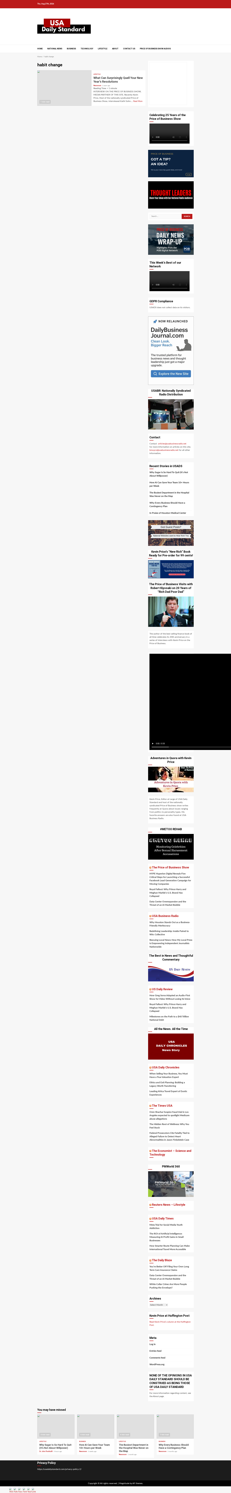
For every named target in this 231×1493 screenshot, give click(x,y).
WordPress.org (156, 1364)
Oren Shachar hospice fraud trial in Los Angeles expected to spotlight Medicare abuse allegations (169, 1115)
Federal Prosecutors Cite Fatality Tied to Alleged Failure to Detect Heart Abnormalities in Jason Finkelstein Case (169, 1136)
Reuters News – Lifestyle (168, 1204)
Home (40, 49)
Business (71, 49)
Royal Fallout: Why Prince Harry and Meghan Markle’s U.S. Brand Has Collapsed (167, 892)
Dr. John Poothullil (46, 1451)
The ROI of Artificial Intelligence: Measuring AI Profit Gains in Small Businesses (166, 1237)
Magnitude (124, 1483)
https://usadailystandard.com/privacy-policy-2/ (59, 1469)
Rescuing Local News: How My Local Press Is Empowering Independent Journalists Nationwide (170, 943)
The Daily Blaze (162, 1260)
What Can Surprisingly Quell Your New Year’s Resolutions (64, 88)
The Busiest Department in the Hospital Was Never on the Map (169, 494)
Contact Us (129, 49)
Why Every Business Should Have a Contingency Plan (167, 504)
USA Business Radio (165, 916)
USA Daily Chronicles (165, 1067)
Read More (137, 101)
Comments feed (157, 1358)
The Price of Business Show (170, 867)
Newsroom (97, 85)
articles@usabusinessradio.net (172, 444)
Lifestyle (102, 49)
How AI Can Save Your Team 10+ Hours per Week (169, 484)
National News (54, 49)
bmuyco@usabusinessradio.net (163, 450)
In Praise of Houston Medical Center (167, 513)
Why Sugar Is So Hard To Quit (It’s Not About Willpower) (168, 474)
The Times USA (162, 1105)
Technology (87, 49)
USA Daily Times (163, 1218)
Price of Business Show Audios (155, 49)
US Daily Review (162, 989)
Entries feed (155, 1351)
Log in (152, 1344)
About (115, 49)
